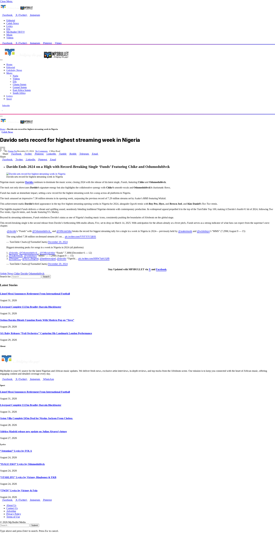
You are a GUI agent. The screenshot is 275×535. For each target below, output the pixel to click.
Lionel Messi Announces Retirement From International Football (35, 293)
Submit (34, 525)
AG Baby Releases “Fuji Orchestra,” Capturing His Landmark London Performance (46, 333)
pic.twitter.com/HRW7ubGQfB (93, 258)
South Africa (19, 93)
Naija (15, 75)
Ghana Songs (19, 84)
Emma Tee (12, 151)
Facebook (161, 269)
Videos (9, 37)
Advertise (11, 511)
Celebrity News (14, 70)
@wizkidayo (203, 231)
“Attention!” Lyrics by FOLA (16, 451)
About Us (11, 505)
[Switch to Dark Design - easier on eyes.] (1, 109)
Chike (17, 273)
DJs (8, 29)
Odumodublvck (36, 273)
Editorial (10, 20)
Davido (24, 273)
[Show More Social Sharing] (99, 153)
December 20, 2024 (58, 242)
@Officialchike (64, 231)
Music (9, 34)
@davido (11, 231)
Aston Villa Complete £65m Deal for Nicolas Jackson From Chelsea (36, 418)
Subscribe (6, 105)
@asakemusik (185, 231)
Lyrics (9, 26)
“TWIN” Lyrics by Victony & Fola (18, 490)
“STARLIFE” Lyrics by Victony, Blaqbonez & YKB (28, 477)
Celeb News (12, 23)
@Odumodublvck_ (42, 231)
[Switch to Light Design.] (3, 109)
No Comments (41, 151)
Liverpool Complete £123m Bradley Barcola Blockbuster (30, 307)
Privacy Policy (13, 514)
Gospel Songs (20, 87)
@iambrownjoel (48, 258)
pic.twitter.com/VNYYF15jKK (80, 236)
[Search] (1, 112)
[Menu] (1, 59)
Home (9, 64)
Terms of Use (13, 516)
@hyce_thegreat (30, 258)
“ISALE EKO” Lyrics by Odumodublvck (22, 464)
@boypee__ (15, 258)
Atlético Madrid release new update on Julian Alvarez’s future (33, 431)
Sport (9, 98)
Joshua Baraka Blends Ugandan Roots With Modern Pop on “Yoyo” (37, 320)
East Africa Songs (22, 90)
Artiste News (6, 273)
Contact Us (12, 508)
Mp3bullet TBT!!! (15, 32)
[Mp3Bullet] (36, 59)
